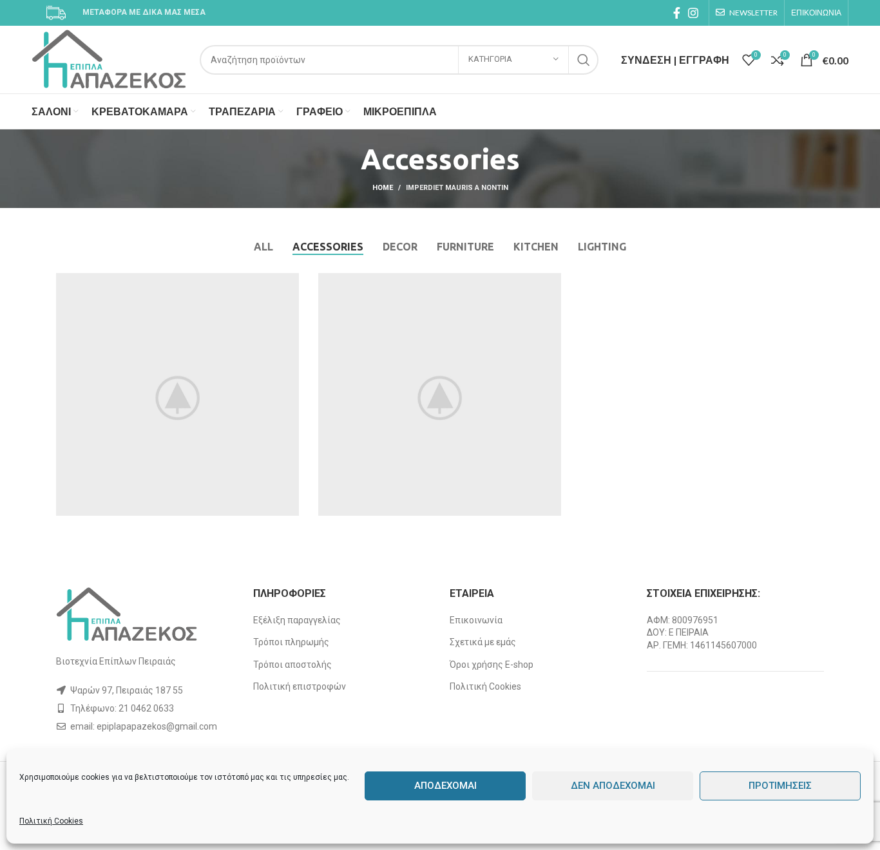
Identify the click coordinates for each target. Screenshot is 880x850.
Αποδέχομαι (445, 785)
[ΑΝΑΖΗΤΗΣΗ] (583, 60)
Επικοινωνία (476, 620)
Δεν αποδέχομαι (613, 785)
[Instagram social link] (693, 13)
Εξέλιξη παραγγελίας (297, 620)
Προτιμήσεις (780, 785)
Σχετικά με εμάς (483, 642)
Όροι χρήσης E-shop (491, 664)
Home (382, 188)
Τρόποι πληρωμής (291, 642)
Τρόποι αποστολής (292, 664)
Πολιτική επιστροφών (299, 686)
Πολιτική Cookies (51, 821)
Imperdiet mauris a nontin (457, 188)
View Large (289, 282)
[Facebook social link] (676, 13)
